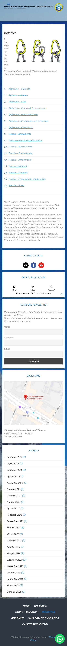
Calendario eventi (35, 624)
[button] (60, 639)
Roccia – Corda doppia (20, 153)
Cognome (9, 337)
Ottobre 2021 (13, 502)
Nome (7, 326)
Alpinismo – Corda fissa (21, 127)
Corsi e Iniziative (26, 612)
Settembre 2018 (15, 579)
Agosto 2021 (13, 508)
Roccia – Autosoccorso (20, 146)
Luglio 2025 (13, 463)
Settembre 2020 (15, 521)
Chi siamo (40, 606)
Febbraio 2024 (14, 470)
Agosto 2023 (13, 476)
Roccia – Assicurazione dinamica (25, 140)
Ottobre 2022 (13, 489)
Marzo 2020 (13, 534)
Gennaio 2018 (14, 591)
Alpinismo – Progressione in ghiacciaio (28, 121)
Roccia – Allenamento (20, 134)
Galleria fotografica (43, 618)
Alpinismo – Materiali (19, 88)
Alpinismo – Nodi (17, 101)
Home (26, 606)
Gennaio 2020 (14, 540)
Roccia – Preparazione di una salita (27, 179)
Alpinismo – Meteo (18, 95)
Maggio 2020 (13, 527)
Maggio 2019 (13, 553)
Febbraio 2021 (14, 514)
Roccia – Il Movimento (20, 159)
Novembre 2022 (15, 483)
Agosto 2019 (13, 547)
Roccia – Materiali (18, 166)
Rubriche (17, 618)
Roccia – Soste (16, 185)
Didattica (48, 612)
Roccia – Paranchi (18, 172)
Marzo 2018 (13, 585)
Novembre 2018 (15, 566)
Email (7, 348)
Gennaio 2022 (14, 495)
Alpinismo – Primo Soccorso (23, 114)
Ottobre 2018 (13, 572)
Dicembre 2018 (15, 559)
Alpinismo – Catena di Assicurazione (27, 108)
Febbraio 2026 (14, 457)
